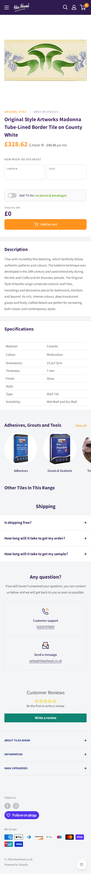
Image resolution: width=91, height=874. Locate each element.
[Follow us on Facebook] (7, 806)
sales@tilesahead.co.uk (45, 661)
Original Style (15, 112)
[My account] (74, 7)
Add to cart (49, 224)
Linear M (12, 168)
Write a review (45, 717)
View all (81, 425)
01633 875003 (45, 627)
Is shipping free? (18, 522)
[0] (83, 7)
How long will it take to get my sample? (36, 553)
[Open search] (65, 7)
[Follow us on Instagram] (16, 806)
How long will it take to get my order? (34, 538)
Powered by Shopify (16, 864)
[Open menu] (6, 7)
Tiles (52, 168)
